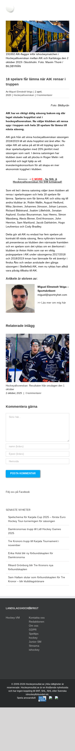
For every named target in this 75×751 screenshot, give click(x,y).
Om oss (33, 625)
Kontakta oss (37, 617)
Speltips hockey (33, 635)
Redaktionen (36, 621)
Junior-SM (35, 641)
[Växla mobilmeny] (67, 15)
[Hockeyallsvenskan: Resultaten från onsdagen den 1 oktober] (37, 335)
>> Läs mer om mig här (52, 302)
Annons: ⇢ (37, 180)
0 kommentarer (44, 95)
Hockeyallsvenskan (24, 95)
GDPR (33, 629)
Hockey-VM (13, 617)
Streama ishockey (34, 647)
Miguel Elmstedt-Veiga (20, 91)
